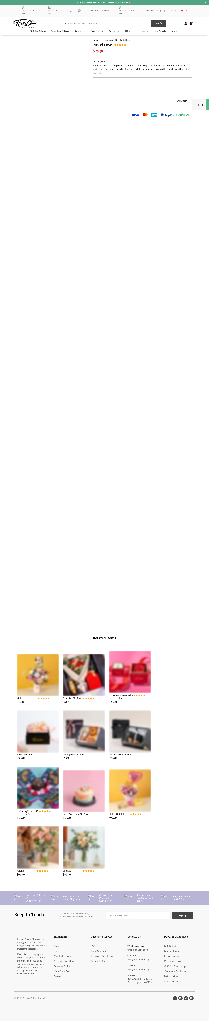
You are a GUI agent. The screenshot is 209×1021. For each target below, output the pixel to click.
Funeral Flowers (172, 951)
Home (95, 40)
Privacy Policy (98, 961)
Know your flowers (64, 971)
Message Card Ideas (64, 961)
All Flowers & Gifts (109, 40)
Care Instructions (62, 956)
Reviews (58, 976)
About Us (58, 946)
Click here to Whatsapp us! (133, 11)
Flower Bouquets (172, 956)
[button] (120, 44)
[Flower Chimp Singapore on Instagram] (186, 998)
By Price (142, 31)
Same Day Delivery (60, 31)
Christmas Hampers (174, 961)
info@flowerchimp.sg (138, 959)
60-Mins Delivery (38, 31)
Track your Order (99, 951)
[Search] (63, 23)
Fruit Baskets (170, 946)
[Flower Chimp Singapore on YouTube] (180, 998)
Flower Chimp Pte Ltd (34, 998)
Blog (56, 951)
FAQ (163, 11)
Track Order (172, 11)
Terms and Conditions (102, 956)
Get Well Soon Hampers (176, 966)
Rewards (175, 31)
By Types (113, 31)
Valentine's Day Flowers (176, 971)
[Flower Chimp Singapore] (37, 23)
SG (186, 11)
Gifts (127, 31)
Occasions (96, 31)
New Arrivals (160, 31)
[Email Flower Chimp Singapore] (191, 998)
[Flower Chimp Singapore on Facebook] (175, 998)
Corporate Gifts (172, 981)
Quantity (182, 100)
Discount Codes (62, 966)
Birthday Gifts (171, 976)
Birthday (78, 31)
